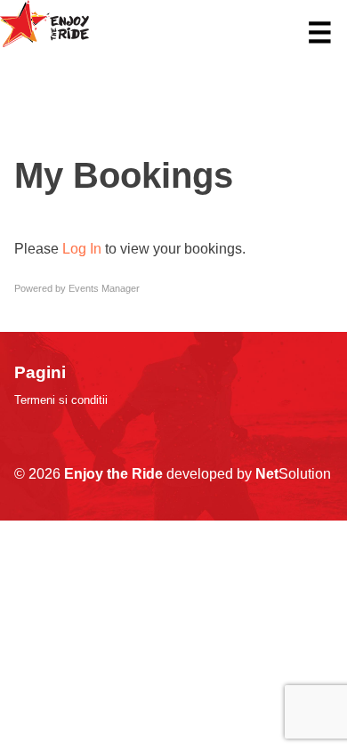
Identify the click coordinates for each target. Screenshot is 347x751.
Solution (293, 473)
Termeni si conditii (61, 400)
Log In (81, 248)
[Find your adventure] (44, 42)
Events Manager (104, 288)
